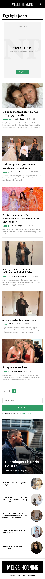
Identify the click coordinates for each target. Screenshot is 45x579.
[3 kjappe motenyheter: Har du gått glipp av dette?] (22, 95)
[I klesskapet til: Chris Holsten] (22, 446)
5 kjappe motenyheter (15, 367)
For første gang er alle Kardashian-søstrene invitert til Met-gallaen (21, 218)
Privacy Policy (26, 413)
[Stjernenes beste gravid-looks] (22, 303)
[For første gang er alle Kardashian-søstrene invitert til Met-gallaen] (22, 199)
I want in (21, 407)
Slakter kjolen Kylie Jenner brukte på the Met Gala (18, 166)
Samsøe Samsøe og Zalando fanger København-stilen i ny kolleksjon (14, 499)
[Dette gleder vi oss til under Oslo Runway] (37, 531)
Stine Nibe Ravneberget (19, 172)
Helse (4, 324)
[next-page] (24, 391)
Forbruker (6, 119)
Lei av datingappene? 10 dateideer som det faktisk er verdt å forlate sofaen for (14, 515)
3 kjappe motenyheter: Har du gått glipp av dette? (20, 113)
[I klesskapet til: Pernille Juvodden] (37, 547)
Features (6, 277)
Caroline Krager (19, 119)
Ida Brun (12, 324)
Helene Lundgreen (17, 226)
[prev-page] (4, 391)
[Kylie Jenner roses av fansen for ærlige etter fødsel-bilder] (22, 253)
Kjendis (5, 172)
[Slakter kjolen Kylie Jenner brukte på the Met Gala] (22, 148)
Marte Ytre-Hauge (11, 471)
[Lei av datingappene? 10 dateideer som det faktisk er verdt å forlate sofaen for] (37, 516)
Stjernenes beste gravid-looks (19, 320)
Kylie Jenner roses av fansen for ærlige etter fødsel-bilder (20, 270)
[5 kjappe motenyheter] (22, 351)
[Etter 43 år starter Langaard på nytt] (37, 484)
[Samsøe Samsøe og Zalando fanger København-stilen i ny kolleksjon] (37, 500)
